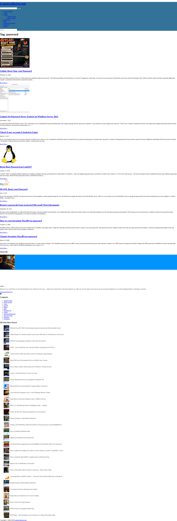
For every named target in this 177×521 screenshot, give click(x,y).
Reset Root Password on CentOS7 (16, 167)
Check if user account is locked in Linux (19, 132)
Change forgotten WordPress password (18, 236)
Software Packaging (9, 23)
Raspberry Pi (7, 310)
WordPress (7, 20)
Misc (5, 21)
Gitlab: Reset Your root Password (16, 71)
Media (5, 26)
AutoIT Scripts (11, 16)
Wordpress (7, 319)
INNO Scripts (11, 18)
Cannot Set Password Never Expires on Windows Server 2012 (29, 116)
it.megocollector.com (13, 3)
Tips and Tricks (8, 11)
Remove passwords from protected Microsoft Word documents (29, 205)
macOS (6, 305)
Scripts (6, 15)
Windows (6, 25)
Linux (5, 13)
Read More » (4, 83)
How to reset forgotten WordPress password (21, 221)
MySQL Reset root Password (13, 189)
